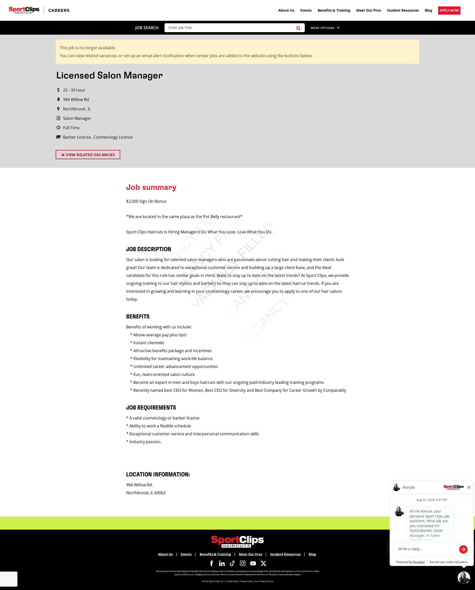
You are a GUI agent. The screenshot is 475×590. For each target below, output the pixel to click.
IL (89, 109)
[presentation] (228, 27)
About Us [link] (286, 10)
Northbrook (74, 109)
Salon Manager (77, 118)
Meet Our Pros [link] (368, 10)
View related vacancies (90, 154)
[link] (449, 10)
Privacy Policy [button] (246, 581)
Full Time (71, 127)
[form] (236, 27)
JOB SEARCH (147, 27)
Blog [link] (428, 10)
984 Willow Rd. (76, 99)
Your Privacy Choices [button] (264, 581)
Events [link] (306, 10)
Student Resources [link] (403, 10)
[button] (298, 27)
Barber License (77, 137)
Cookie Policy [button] (232, 581)
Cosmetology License (113, 137)
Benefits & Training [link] (334, 10)
